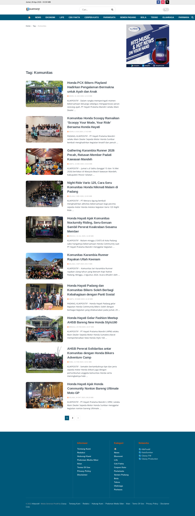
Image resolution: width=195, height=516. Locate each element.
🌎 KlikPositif (144, 449)
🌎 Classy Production (148, 459)
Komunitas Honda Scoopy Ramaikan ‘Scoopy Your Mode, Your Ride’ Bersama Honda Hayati (93, 122)
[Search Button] (113, 9)
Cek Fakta (74, 17)
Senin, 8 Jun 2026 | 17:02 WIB (80, 131)
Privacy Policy (84, 471)
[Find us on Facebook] (158, 2)
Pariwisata (109, 17)
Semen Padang (128, 17)
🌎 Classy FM (145, 456)
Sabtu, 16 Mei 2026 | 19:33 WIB (80, 164)
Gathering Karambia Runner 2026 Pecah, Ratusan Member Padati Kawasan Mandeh (90, 155)
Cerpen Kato (92, 17)
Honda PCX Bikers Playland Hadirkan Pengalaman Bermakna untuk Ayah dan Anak (90, 87)
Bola (143, 17)
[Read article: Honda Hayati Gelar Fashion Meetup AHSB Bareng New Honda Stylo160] (44, 329)
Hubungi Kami (84, 456)
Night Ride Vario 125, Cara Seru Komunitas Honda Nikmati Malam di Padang (92, 187)
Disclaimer (82, 475)
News (38, 17)
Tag (34, 26)
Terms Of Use (83, 467)
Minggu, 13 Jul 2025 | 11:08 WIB (81, 236)
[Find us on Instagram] (163, 2)
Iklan (79, 464)
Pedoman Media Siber (87, 460)
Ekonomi (50, 17)
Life (62, 17)
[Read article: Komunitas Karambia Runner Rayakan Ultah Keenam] (44, 266)
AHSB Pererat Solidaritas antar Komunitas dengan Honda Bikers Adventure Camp (90, 353)
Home (28, 26)
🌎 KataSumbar (146, 452)
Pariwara (184, 17)
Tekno (154, 17)
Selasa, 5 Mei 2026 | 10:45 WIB (80, 196)
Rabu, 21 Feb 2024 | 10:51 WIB (80, 362)
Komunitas (42, 26)
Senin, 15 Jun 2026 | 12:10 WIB (80, 96)
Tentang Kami (84, 449)
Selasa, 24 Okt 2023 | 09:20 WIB (81, 397)
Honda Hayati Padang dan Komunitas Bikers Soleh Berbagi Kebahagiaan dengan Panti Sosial (90, 290)
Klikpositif (35, 504)
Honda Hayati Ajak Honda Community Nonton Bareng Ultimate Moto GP (93, 388)
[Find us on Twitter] (167, 2)
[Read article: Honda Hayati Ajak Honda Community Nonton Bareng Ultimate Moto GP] (44, 395)
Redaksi (81, 452)
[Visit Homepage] (33, 10)
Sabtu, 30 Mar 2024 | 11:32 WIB (81, 299)
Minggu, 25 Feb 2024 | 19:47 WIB (81, 327)
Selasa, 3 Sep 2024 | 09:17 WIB (80, 264)
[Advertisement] (73, 49)
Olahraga (168, 17)
